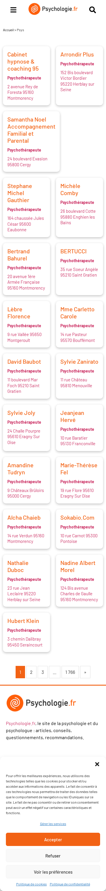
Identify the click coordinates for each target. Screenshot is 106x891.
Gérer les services (53, 824)
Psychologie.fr (20, 723)
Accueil (8, 30)
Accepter (53, 839)
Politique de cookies (31, 884)
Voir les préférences (53, 872)
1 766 (70, 672)
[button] (97, 764)
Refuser (53, 855)
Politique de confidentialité (70, 884)
